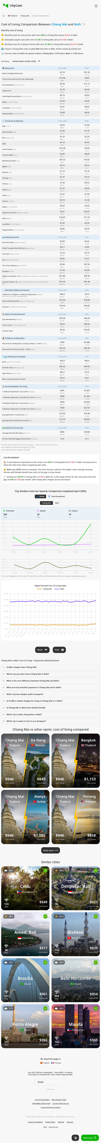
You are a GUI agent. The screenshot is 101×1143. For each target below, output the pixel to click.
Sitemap (61, 1122)
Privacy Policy (50, 1122)
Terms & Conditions (35, 1122)
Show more (48, 850)
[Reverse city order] (83, 24)
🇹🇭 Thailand (12, 16)
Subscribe (50, 1089)
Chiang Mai (25, 16)
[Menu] (96, 6)
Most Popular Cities (59, 1100)
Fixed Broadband (58, 496)
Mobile (41, 496)
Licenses (70, 1122)
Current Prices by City (60, 1103)
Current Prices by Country (50, 1107)
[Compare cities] (75, 1138)
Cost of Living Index (42, 1100)
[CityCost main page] (12, 5)
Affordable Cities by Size (41, 1103)
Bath (57, 503)
